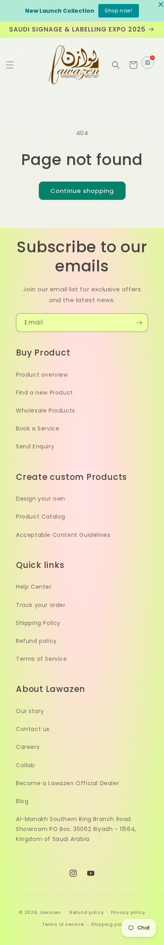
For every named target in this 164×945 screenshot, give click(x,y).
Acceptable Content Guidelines (63, 535)
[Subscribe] (139, 322)
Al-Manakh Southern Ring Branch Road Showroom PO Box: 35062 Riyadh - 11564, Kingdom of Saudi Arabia (76, 829)
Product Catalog (40, 517)
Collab (25, 765)
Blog (22, 801)
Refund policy (36, 641)
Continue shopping (82, 191)
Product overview (42, 375)
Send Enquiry (35, 446)
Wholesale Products (45, 411)
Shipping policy (110, 924)
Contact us (33, 729)
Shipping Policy (38, 623)
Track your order (41, 605)
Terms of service (63, 924)
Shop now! (118, 10)
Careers (27, 747)
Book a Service (37, 428)
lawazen (51, 912)
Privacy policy (128, 912)
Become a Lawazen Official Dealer (67, 783)
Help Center (34, 587)
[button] (10, 65)
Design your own (40, 499)
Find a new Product (44, 393)
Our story (30, 711)
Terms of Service (41, 659)
